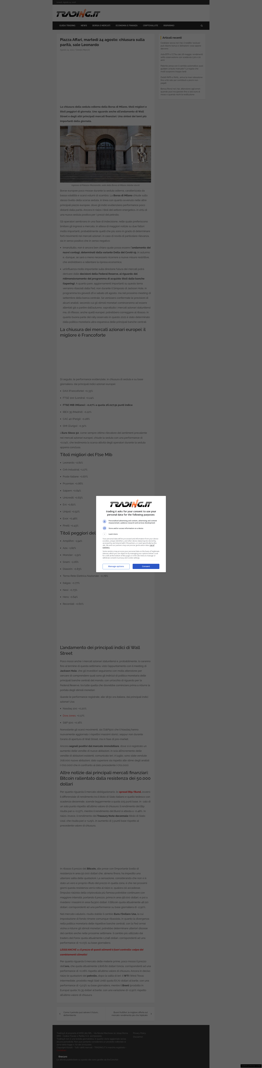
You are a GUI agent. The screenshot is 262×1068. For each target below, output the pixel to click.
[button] (131, 534)
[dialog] (131, 534)
